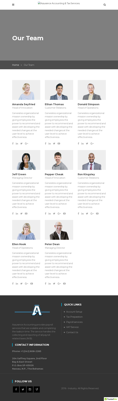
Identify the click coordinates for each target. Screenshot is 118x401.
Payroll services (74, 322)
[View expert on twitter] (22, 143)
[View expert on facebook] (14, 143)
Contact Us (72, 332)
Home (15, 65)
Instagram (30, 389)
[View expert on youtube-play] (60, 143)
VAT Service (72, 327)
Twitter (23, 389)
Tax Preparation (74, 316)
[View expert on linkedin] (18, 143)
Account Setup (74, 311)
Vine (37, 389)
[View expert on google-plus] (27, 143)
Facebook (16, 389)
